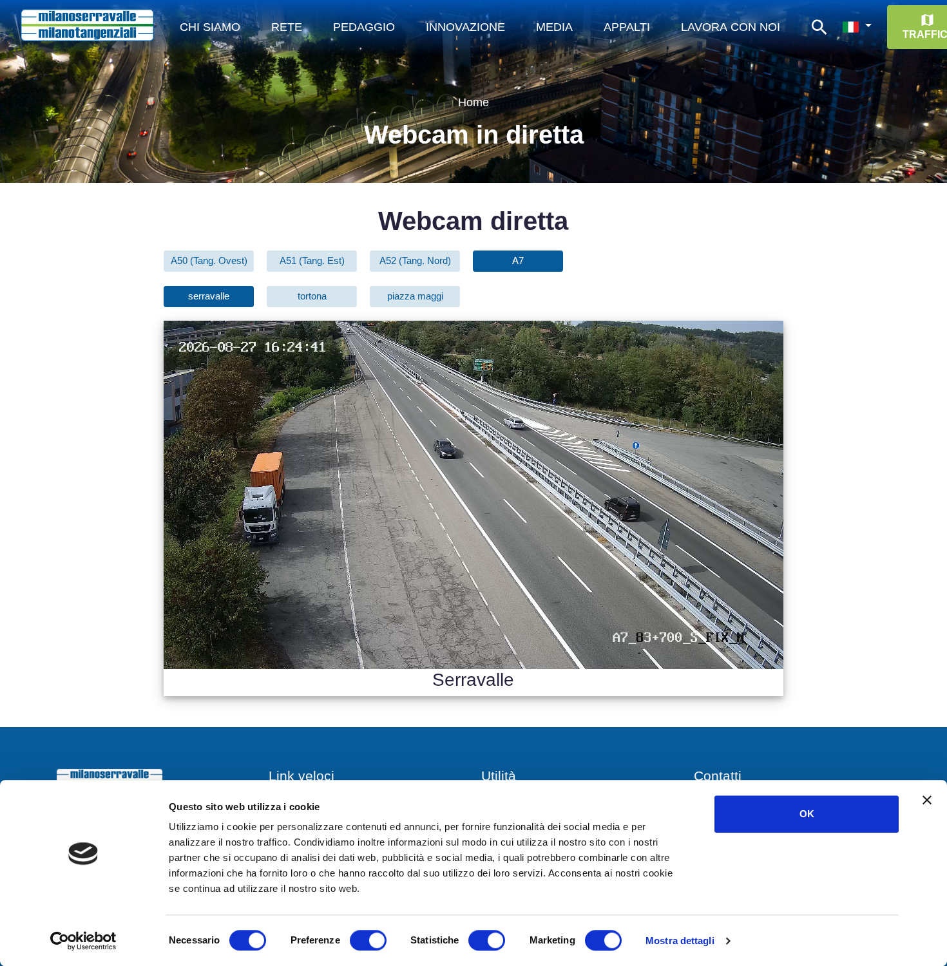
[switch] (368, 940)
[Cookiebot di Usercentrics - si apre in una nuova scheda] (83, 941)
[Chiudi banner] (927, 799)
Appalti (627, 26)
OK (806, 813)
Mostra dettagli (680, 940)
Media (554, 26)
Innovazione (465, 26)
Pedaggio (364, 26)
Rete (286, 26)
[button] (856, 27)
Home (473, 102)
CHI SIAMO (210, 26)
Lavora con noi (730, 26)
